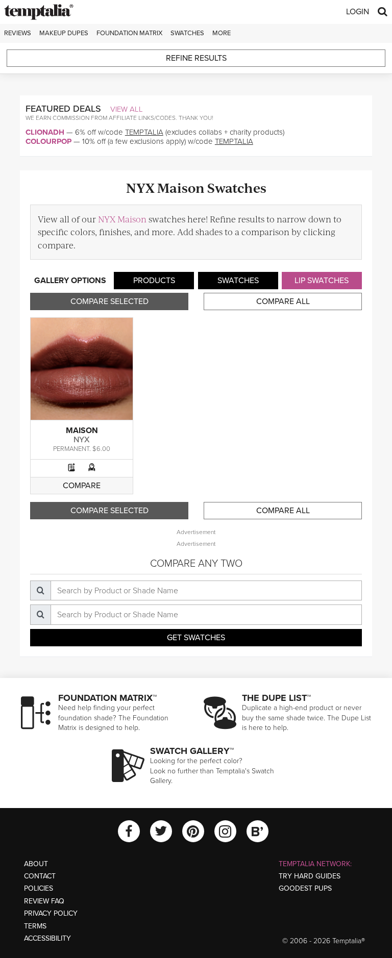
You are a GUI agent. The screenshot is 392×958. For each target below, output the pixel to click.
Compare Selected (109, 301)
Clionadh (45, 132)
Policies (38, 888)
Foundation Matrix (129, 33)
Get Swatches (196, 638)
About (36, 864)
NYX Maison (122, 219)
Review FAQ (44, 901)
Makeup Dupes (63, 33)
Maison (82, 430)
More (221, 33)
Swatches (187, 33)
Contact (40, 876)
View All (126, 109)
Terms (35, 926)
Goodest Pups (305, 888)
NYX (82, 440)
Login (357, 12)
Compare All (283, 301)
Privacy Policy (51, 913)
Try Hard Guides (309, 876)
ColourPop (48, 141)
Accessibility (47, 938)
